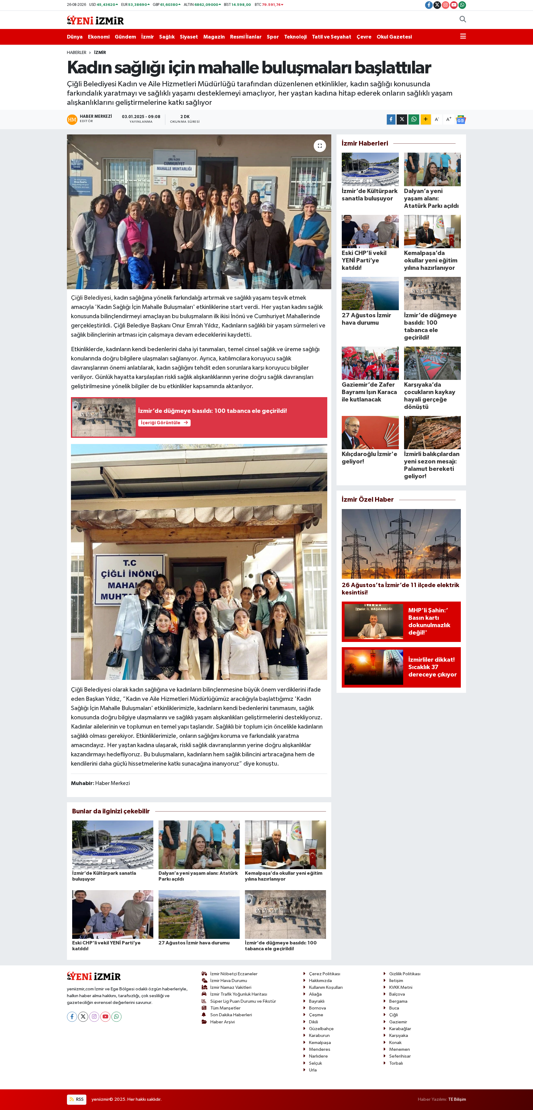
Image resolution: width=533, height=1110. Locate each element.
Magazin (214, 36)
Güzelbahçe (321, 1028)
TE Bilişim (457, 1099)
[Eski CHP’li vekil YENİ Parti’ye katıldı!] (112, 914)
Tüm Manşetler (225, 1008)
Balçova (397, 994)
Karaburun (319, 1035)
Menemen (399, 1049)
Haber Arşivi (222, 1022)
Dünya (75, 36)
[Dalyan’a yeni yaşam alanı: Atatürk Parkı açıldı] (199, 844)
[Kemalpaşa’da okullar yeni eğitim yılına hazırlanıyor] (285, 844)
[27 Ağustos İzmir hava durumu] (199, 914)
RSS (79, 1099)
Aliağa (315, 994)
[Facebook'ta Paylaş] (391, 119)
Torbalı (396, 1063)
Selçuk (315, 1063)
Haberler (76, 53)
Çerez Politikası (324, 974)
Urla (313, 1070)
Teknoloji (295, 36)
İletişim (396, 980)
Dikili (313, 1022)
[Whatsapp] (116, 1017)
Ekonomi (98, 36)
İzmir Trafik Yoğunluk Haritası (238, 994)
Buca (394, 1008)
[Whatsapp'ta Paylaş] (413, 119)
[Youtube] (105, 1017)
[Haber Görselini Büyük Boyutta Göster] (199, 561)
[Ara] (463, 20)
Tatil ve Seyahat (331, 36)
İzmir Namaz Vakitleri (230, 987)
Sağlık (167, 36)
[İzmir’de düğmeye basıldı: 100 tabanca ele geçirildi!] (285, 914)
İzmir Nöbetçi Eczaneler (234, 974)
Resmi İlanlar (246, 36)
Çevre (364, 36)
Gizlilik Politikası (404, 974)
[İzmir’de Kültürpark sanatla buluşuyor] (112, 844)
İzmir (147, 36)
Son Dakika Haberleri (231, 1015)
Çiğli (393, 1015)
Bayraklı (316, 1001)
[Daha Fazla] (426, 119)
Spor (273, 36)
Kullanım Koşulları (326, 987)
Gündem (125, 36)
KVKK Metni (400, 987)
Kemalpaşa (320, 1042)
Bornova (317, 1008)
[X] (83, 1017)
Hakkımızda (320, 980)
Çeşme (316, 1015)
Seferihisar (400, 1056)
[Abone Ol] (461, 119)
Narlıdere (318, 1056)
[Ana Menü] (463, 37)
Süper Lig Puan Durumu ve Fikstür (243, 1001)
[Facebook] (72, 1017)
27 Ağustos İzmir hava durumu (194, 942)
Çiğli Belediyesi (91, 298)
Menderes (319, 1049)
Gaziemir (398, 1022)
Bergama (398, 1001)
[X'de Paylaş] (402, 119)
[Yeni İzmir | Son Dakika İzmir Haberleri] (95, 19)
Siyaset (189, 36)
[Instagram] (94, 1017)
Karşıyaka (398, 1035)
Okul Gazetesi (394, 36)
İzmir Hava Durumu (228, 980)
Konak (395, 1042)
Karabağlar (400, 1028)
